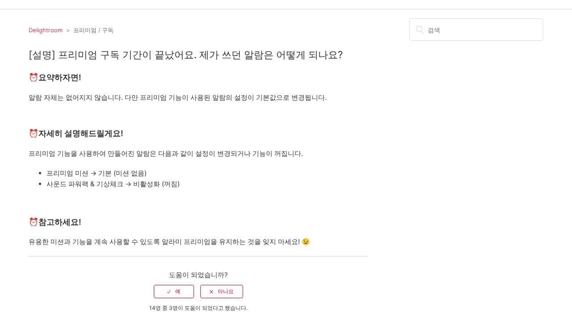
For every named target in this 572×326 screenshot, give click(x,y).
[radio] (174, 291)
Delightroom (46, 30)
